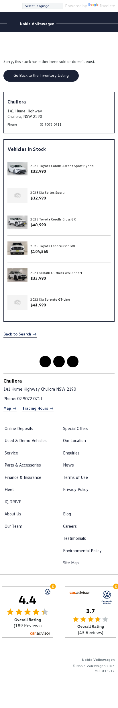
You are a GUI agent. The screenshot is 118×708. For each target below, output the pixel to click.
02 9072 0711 (51, 124)
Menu (111, 5)
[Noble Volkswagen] (13, 23)
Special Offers (75, 428)
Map (7, 408)
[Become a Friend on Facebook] (72, 361)
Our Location (74, 440)
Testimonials (74, 538)
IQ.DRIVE (13, 501)
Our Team (13, 526)
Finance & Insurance (23, 477)
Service (11, 452)
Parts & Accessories (23, 464)
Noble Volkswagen (37, 24)
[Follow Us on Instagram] (45, 361)
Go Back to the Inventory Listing (41, 75)
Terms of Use (75, 477)
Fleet (9, 489)
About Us (13, 513)
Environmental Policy (82, 550)
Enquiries (71, 452)
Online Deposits (19, 428)
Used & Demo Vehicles (26, 440)
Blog (67, 513)
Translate (107, 5)
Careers (70, 526)
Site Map (71, 562)
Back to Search (17, 333)
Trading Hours (35, 408)
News (68, 464)
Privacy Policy (75, 489)
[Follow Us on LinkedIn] (59, 361)
